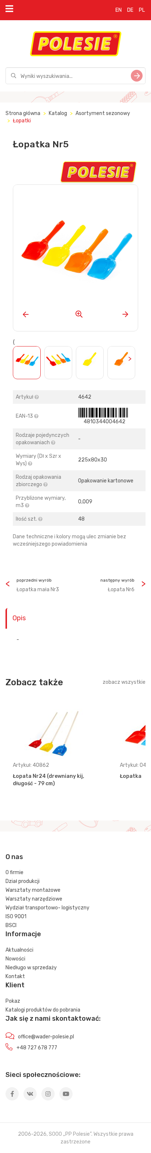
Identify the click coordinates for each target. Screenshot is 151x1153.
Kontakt (15, 976)
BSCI (10, 925)
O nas (14, 857)
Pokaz (12, 1001)
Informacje (23, 934)
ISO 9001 (15, 916)
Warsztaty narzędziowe (33, 899)
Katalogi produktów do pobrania (42, 1010)
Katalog (58, 113)
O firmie (14, 872)
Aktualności (19, 950)
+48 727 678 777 (36, 1048)
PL (142, 10)
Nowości (15, 959)
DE (130, 10)
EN (118, 10)
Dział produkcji (22, 881)
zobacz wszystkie (124, 682)
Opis (19, 618)
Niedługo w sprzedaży (31, 968)
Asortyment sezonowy (103, 113)
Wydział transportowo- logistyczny (47, 908)
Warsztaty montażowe (32, 890)
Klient (15, 985)
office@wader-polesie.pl (46, 1037)
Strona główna (22, 113)
